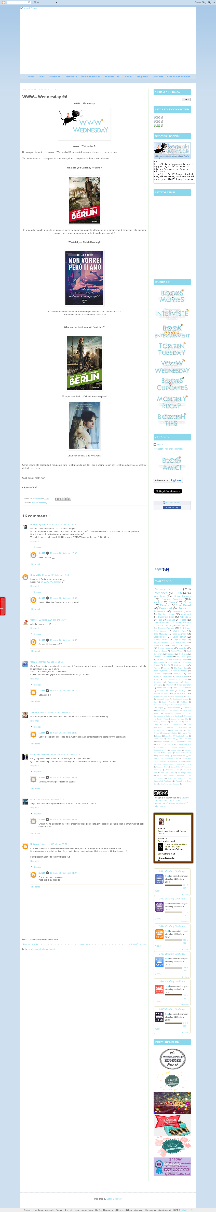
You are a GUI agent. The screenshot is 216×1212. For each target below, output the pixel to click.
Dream (158, 736)
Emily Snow (158, 739)
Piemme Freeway (166, 628)
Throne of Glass (180, 642)
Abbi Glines (185, 617)
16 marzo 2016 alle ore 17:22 (53, 844)
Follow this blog (172, 507)
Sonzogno (183, 691)
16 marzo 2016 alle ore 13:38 (63, 553)
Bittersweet (183, 727)
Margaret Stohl (182, 676)
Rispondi (34, 541)
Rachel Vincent (177, 651)
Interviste (71, 76)
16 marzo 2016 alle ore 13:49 (55, 575)
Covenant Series (160, 651)
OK (192, 1210)
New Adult (159, 596)
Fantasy (164, 605)
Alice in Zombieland (173, 724)
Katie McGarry (160, 634)
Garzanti (171, 620)
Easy (155, 702)
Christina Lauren (181, 665)
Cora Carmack (179, 634)
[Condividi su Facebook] (66, 499)
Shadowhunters (183, 625)
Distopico (176, 611)
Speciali (128, 76)
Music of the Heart (183, 753)
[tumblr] (162, 126)
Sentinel (175, 710)
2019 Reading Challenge (172, 1009)
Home (31, 76)
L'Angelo (159, 708)
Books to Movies (90, 76)
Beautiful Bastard (160, 696)
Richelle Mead (161, 640)
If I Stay (160, 659)
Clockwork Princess (180, 699)
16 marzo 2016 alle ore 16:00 (67, 754)
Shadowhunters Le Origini (175, 679)
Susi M (41, 553)
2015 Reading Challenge (172, 898)
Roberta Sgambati (39, 524)
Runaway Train (162, 767)
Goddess (183, 702)
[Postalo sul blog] (59, 499)
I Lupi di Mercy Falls (172, 705)
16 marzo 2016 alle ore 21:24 (63, 819)
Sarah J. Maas (164, 625)
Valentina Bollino (38, 712)
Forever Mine (161, 741)
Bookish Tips (111, 76)
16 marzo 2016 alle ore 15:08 (60, 712)
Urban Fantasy (182, 596)
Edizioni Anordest (169, 702)
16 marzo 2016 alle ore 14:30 (63, 598)
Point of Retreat (162, 710)
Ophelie (34, 620)
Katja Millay (167, 676)
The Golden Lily (167, 773)
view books (185, 894)
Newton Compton (172, 599)
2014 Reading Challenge (172, 871)
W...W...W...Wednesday (51, 582)
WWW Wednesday (39, 503)
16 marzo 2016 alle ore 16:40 (51, 799)
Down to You (185, 733)
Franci (33, 799)
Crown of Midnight (179, 671)
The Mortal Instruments (163, 657)
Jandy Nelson (162, 688)
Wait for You (179, 631)
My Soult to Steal (173, 758)
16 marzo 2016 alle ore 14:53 (63, 640)
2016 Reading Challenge (172, 926)
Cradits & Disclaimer (178, 76)
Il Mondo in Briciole (165, 744)
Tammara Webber (173, 713)
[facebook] (155, 118)
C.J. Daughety (177, 696)
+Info (184, 1210)
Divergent (175, 645)
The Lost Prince (175, 778)
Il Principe (187, 705)
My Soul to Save (178, 756)
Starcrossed (173, 682)
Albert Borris (176, 722)
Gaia (32, 662)
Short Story (172, 662)
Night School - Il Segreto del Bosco (177, 764)
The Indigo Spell (184, 773)
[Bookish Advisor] (172, 158)
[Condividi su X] (62, 499)
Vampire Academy (161, 693)
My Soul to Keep (162, 756)
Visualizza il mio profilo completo (169, 449)
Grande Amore (176, 741)
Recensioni (55, 76)
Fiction (187, 602)
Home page (84, 944)
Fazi (160, 620)
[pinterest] (155, 122)
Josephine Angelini (161, 674)
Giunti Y (187, 645)
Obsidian (187, 708)
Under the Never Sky (179, 719)
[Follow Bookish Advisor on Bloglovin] (168, 482)
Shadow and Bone (165, 691)
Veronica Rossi (180, 693)
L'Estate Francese (178, 747)
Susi (167, 875)
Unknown (34, 844)
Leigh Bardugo (180, 640)
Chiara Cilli (35, 575)
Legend (185, 659)
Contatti (158, 76)
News (41, 76)
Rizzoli (183, 620)
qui (119, 311)
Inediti (157, 602)
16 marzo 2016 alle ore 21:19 (63, 691)
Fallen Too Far (185, 739)
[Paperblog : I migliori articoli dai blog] (162, 571)
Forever (157, 668)
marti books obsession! (41, 754)
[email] (162, 122)
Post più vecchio (138, 944)
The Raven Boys (181, 668)
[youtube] (158, 126)
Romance (161, 593)
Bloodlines (170, 654)
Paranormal (165, 608)
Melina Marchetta (173, 708)
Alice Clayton (159, 662)
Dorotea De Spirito (170, 733)
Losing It (167, 668)
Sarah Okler (175, 767)
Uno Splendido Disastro (170, 784)
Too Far (167, 665)
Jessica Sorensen (165, 648)
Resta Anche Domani (182, 688)
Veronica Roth (160, 645)
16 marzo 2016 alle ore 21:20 (63, 733)
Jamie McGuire (183, 623)
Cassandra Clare (166, 617)
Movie (156, 679)
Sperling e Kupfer (166, 614)
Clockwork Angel (162, 699)
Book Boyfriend (160, 671)
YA (180, 593)
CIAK (189, 696)
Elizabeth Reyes (182, 736)
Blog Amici (142, 76)
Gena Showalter (184, 685)
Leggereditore (160, 637)
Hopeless (157, 705)
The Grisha (183, 654)
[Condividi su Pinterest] (69, 499)
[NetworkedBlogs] (172, 503)
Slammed (157, 682)
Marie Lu (182, 648)
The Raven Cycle (183, 657)
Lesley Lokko (176, 750)
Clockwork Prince (160, 730)
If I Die (188, 741)
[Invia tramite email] (56, 499)
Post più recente (30, 944)
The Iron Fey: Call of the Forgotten (170, 775)
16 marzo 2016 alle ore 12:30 (62, 524)
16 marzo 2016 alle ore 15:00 (49, 662)
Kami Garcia (178, 674)
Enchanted (171, 739)
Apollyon (170, 727)
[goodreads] (162, 118)
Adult (188, 611)
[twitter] (158, 118)
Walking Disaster (160, 722)
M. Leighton (168, 753)
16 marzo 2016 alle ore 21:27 (63, 873)
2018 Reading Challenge (172, 981)
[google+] (155, 126)
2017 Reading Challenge (172, 953)
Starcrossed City (172, 770)
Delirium (169, 685)
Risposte (37, 547)
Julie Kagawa (172, 659)
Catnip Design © (114, 1199)
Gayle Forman (179, 637)
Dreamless (168, 736)
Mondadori (186, 614)
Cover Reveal (183, 605)
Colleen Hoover (161, 623)
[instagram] (158, 122)
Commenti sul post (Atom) (43, 949)
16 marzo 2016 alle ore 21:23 (63, 777)
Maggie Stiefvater (161, 642)
